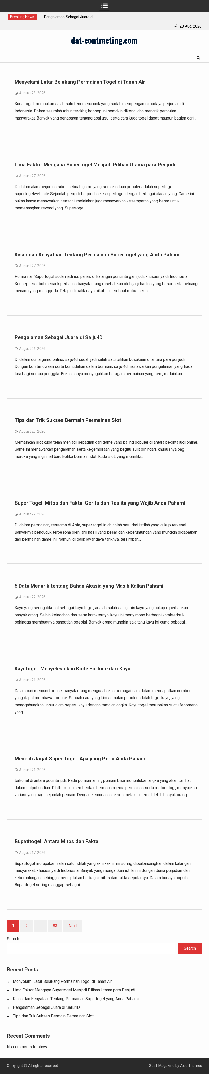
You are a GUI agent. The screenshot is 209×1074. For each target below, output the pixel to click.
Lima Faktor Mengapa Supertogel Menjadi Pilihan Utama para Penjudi (95, 165)
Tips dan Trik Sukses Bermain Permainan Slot (68, 420)
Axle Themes (191, 1065)
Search (13, 938)
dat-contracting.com (104, 40)
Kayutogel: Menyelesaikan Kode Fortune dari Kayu (72, 669)
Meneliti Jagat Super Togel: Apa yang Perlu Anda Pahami (81, 758)
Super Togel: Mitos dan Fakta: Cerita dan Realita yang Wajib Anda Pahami (100, 503)
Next (73, 925)
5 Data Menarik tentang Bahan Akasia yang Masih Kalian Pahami (89, 586)
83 (55, 925)
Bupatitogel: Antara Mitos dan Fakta (56, 841)
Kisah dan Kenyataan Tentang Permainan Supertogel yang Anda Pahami (98, 254)
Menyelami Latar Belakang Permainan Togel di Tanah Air (80, 82)
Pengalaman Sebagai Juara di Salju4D (59, 337)
